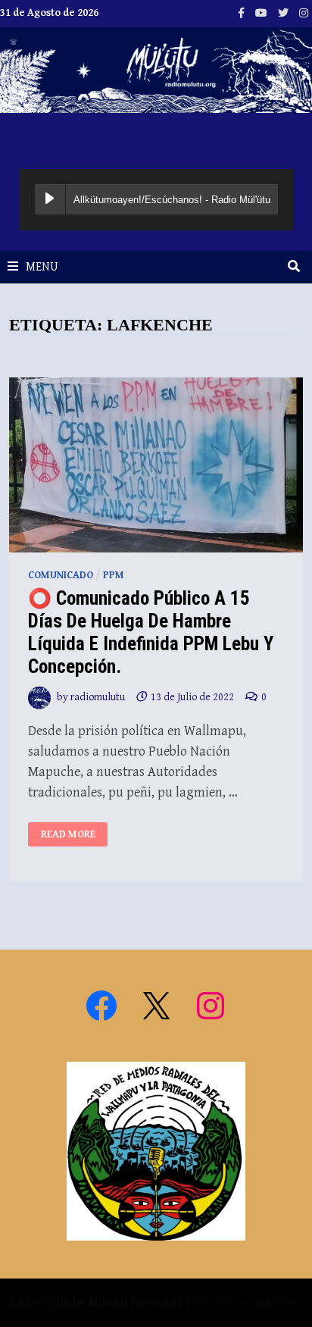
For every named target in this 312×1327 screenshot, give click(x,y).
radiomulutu (97, 697)
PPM (113, 575)
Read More (72, 834)
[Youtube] (262, 12)
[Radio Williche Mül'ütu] (156, 69)
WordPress (222, 1302)
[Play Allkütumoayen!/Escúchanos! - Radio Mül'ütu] (50, 199)
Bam (284, 1302)
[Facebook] (242, 12)
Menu (42, 267)
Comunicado (60, 575)
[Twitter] (284, 12)
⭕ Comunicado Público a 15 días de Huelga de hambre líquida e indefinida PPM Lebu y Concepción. (150, 632)
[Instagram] (303, 12)
